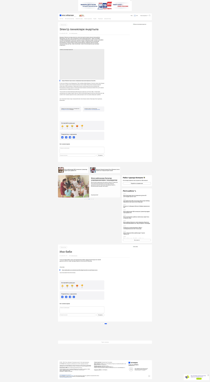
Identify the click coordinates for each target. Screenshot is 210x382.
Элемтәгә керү (79, 18)
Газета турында (88, 18)
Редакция (100, 18)
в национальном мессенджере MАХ (92, 109)
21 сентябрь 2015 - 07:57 (63, 255)
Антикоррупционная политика (65, 374)
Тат (137, 15)
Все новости (137, 240)
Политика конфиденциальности (66, 377)
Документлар (107, 18)
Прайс (94, 18)
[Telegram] (70, 137)
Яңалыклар (63, 24)
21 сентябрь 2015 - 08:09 (63, 33)
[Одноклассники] (66, 137)
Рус (131, 15)
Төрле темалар (105, 342)
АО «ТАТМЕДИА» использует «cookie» (67, 375)
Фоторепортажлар (69, 18)
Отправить (100, 155)
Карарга (199, 378)
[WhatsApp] (74, 137)
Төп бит (61, 18)
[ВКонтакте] (62, 137)
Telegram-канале (65, 109)
